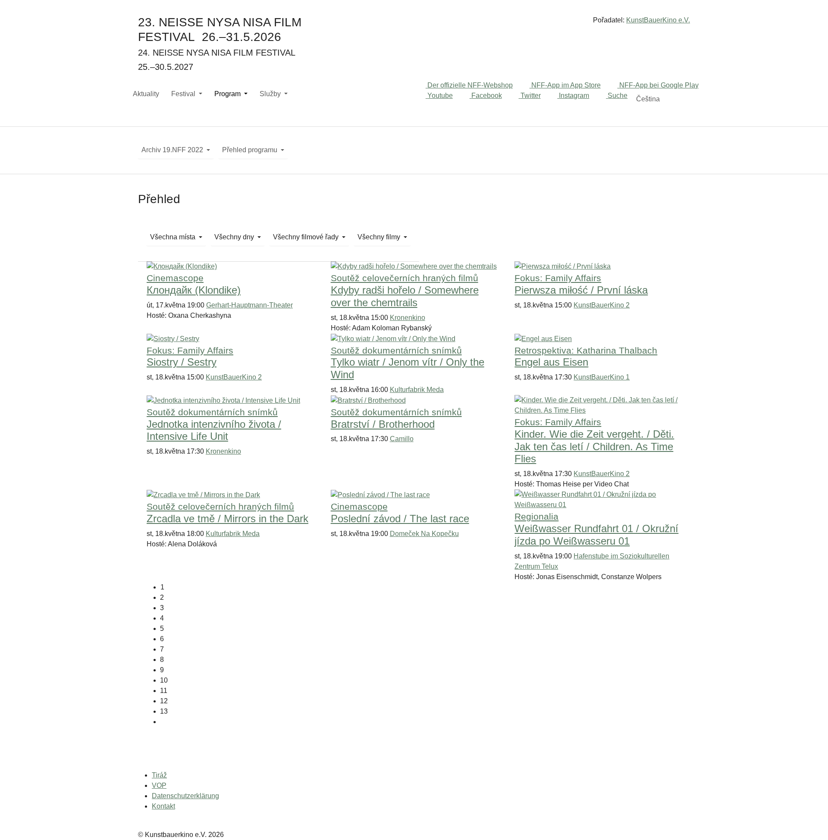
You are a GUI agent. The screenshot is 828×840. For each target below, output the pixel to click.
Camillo (402, 438)
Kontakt (163, 806)
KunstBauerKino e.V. (658, 20)
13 (164, 711)
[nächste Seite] (420, 722)
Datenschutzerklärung (185, 795)
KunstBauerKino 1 (602, 377)
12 (164, 701)
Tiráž (159, 775)
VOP (159, 785)
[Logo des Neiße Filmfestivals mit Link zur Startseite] (414, 23)
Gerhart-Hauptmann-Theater (249, 305)
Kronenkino (407, 317)
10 (164, 680)
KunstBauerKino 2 (602, 305)
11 (163, 690)
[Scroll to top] (809, 821)
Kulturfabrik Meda (417, 389)
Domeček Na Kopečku (424, 533)
